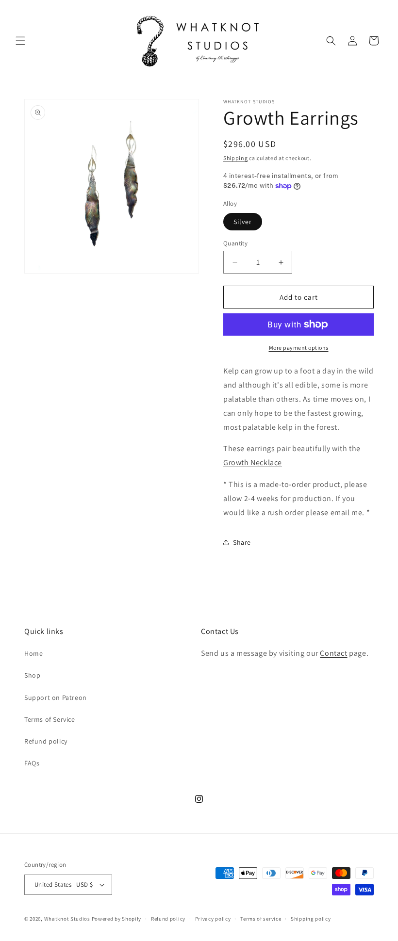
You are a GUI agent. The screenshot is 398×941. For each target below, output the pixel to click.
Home (33, 653)
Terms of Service (49, 719)
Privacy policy (213, 918)
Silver (242, 221)
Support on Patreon (55, 697)
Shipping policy (311, 918)
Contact (333, 653)
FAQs (31, 763)
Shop (32, 675)
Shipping (235, 158)
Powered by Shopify (117, 918)
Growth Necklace (252, 462)
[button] (20, 40)
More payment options (299, 347)
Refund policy (45, 741)
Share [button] (242, 542)
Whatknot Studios (67, 918)
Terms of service (260, 918)
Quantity (235, 243)
